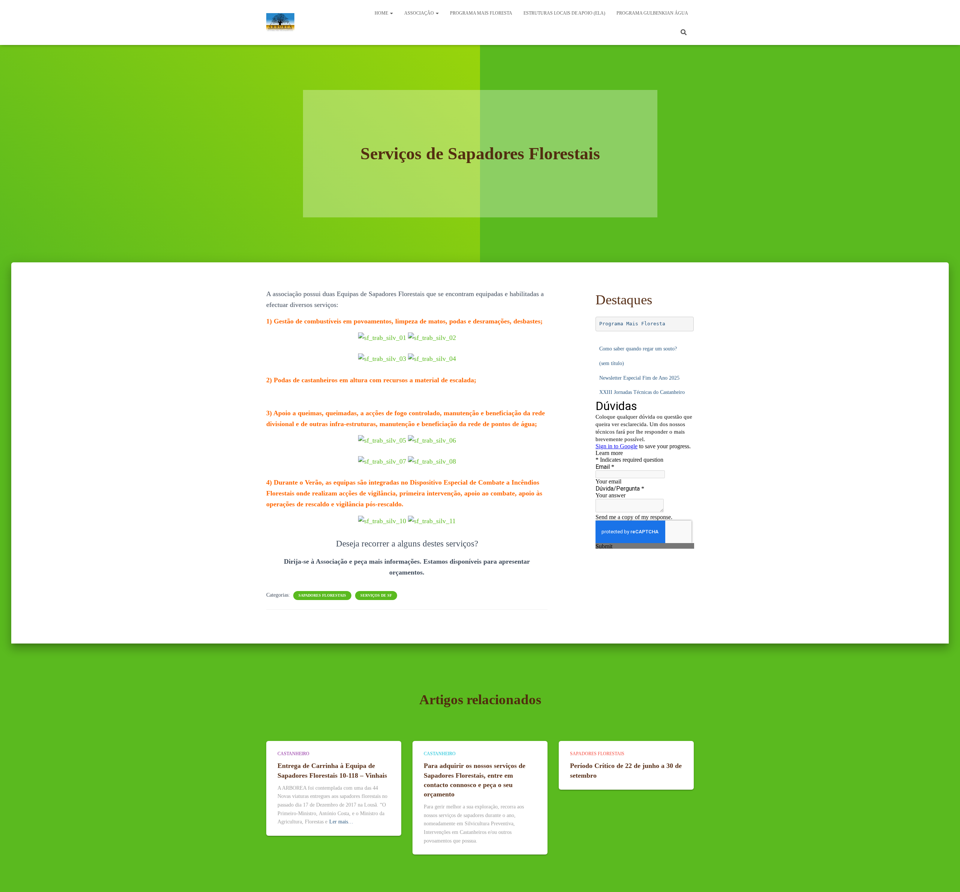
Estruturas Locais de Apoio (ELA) (564, 13)
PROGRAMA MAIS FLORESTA (481, 13)
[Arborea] (280, 22)
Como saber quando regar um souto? (638, 349)
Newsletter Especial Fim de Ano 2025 (639, 378)
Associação (419, 13)
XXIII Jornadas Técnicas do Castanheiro (642, 392)
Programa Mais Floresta (632, 323)
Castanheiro (293, 753)
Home (382, 13)
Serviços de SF (376, 595)
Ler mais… (341, 822)
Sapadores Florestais (322, 595)
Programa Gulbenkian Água (652, 13)
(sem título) (611, 363)
